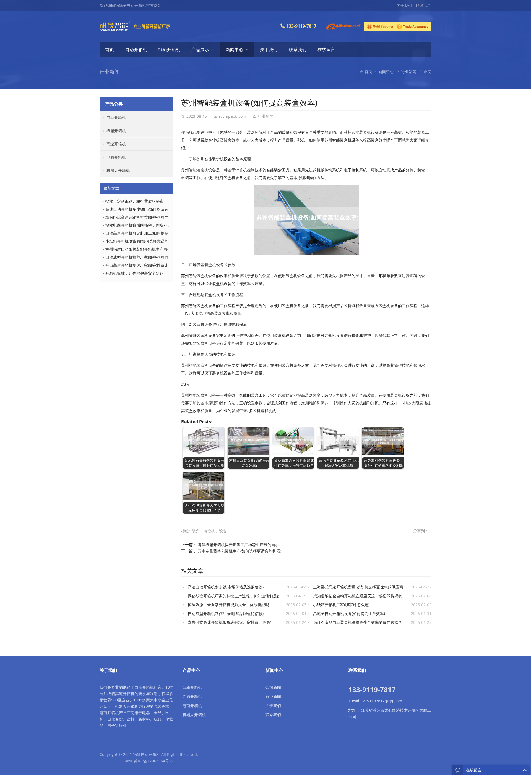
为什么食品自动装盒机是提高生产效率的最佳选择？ (357, 622)
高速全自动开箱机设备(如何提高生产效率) (349, 613)
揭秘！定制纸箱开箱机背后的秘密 (134, 201)
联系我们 (423, 5)
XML (129, 760)
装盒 (196, 530)
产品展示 (200, 49)
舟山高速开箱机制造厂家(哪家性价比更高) (141, 265)
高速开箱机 (116, 143)
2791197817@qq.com (382, 700)
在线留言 (326, 49)
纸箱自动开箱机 (146, 754)
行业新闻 (409, 71)
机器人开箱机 (118, 170)
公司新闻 (273, 687)
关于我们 (404, 5)
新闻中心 (234, 49)
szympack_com (232, 116)
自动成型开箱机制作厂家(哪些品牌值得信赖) (226, 613)
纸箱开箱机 (169, 49)
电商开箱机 (116, 157)
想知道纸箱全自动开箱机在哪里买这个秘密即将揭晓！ (359, 595)
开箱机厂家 (152, 687)
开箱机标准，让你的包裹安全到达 (134, 273)
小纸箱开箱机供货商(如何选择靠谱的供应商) (143, 241)
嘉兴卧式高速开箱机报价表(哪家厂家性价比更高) (229, 622)
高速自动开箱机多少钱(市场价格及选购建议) (226, 587)
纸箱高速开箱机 (120, 693)
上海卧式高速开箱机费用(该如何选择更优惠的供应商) (358, 587)
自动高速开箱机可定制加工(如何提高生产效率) (145, 233)
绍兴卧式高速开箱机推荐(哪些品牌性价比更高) (145, 217)
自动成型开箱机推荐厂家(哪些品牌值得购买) (143, 257)
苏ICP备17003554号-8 (153, 760)
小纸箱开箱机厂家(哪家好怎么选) (341, 604)
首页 (109, 49)
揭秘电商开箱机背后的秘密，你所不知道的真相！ (148, 225)
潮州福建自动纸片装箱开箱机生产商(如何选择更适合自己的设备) (160, 249)
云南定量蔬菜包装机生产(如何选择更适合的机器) (239, 551)
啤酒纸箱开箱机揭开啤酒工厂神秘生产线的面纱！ (240, 544)
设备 (223, 530)
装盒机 (209, 530)
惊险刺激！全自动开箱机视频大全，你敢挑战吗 (228, 604)
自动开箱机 (136, 49)
